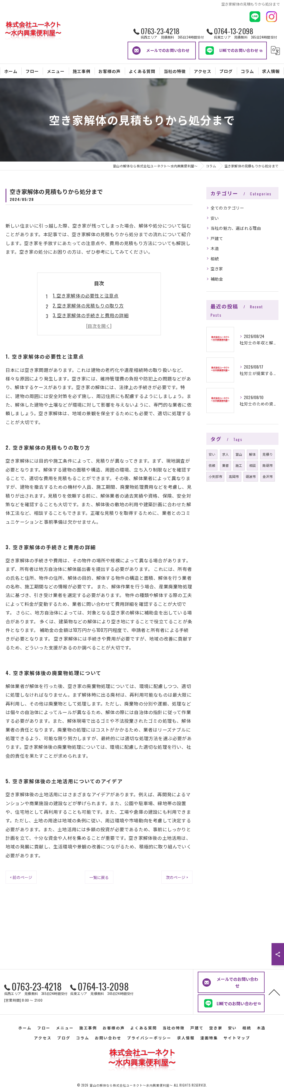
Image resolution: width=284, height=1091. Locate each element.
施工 (238, 465)
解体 (252, 454)
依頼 (212, 465)
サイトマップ (237, 1037)
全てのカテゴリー (227, 208)
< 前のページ (21, 877)
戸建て (217, 238)
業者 (225, 465)
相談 (252, 465)
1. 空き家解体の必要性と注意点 (85, 295)
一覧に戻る (99, 877)
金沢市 (268, 476)
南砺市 (267, 465)
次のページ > (177, 877)
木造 (215, 248)
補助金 (217, 279)
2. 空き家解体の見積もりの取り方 (88, 305)
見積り (267, 454)
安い (215, 218)
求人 (225, 454)
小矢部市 (215, 476)
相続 (215, 258)
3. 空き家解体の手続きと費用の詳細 (91, 315)
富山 (238, 454)
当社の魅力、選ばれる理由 (236, 228)
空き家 (217, 268)
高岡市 (234, 476)
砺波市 (251, 476)
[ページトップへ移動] (274, 991)
